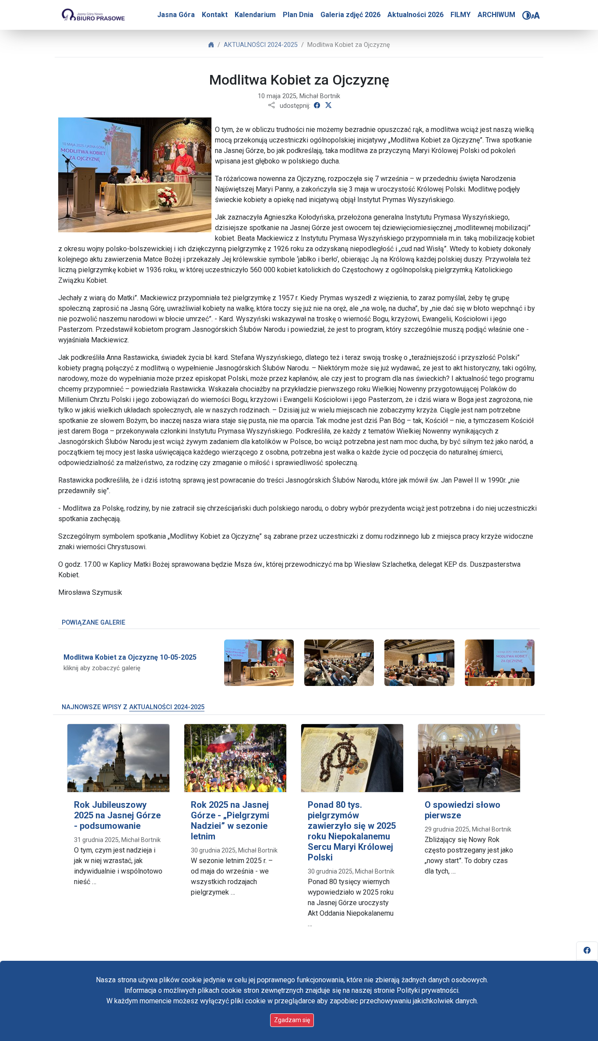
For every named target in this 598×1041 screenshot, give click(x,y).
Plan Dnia (298, 15)
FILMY (460, 15)
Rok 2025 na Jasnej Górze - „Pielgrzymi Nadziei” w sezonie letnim (230, 820)
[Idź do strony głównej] (92, 15)
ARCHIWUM (496, 15)
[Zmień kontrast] (526, 15)
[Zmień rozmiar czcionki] (535, 15)
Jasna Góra (176, 15)
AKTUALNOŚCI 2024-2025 (261, 45)
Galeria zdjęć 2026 (350, 15)
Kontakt (215, 15)
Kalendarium (255, 15)
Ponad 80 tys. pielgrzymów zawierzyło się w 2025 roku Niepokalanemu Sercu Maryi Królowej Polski (352, 831)
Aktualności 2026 (415, 15)
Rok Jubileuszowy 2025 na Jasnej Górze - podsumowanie (117, 815)
